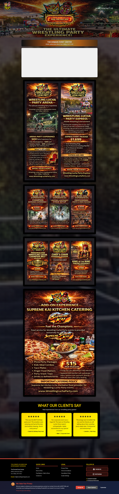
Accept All (80, 487)
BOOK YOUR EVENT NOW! (59, 19)
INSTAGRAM (98, 474)
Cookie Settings (65, 475)
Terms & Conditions (66, 470)
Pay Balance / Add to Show (43, 473)
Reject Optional (92, 487)
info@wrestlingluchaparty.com (22, 477)
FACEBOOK (98, 469)
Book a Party (39, 470)
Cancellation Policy (66, 473)
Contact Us (107, 8)
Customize (103, 487)
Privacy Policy (64, 468)
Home (98, 8)
